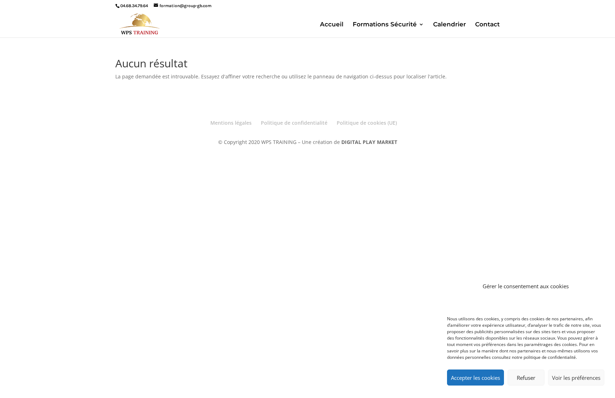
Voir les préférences (576, 377)
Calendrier (449, 25)
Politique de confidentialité (294, 122)
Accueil (331, 25)
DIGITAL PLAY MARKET (369, 142)
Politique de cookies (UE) (367, 122)
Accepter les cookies (475, 377)
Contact (487, 25)
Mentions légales (231, 122)
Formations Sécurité (385, 25)
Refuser (526, 377)
